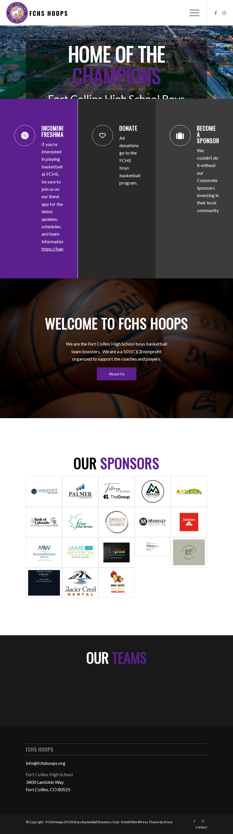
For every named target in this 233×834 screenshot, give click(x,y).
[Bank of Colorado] (44, 522)
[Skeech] (116, 522)
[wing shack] (116, 583)
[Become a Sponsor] (180, 135)
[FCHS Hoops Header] (36, 13)
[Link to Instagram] (224, 13)
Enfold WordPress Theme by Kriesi (146, 822)
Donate (128, 128)
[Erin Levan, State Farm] (189, 522)
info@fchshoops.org (45, 763)
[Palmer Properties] (80, 491)
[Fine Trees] (80, 522)
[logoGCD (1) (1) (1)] (80, 583)
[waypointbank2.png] (153, 552)
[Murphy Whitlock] (44, 552)
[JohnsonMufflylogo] (44, 583)
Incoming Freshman (54, 131)
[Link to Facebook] (215, 13)
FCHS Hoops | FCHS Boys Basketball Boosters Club (82, 822)
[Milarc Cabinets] (189, 491)
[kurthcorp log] (189, 552)
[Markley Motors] (153, 522)
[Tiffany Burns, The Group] (116, 491)
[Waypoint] (44, 491)
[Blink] (116, 552)
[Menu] (191, 13)
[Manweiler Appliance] (153, 491)
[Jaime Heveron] (80, 552)
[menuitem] (191, 13)
